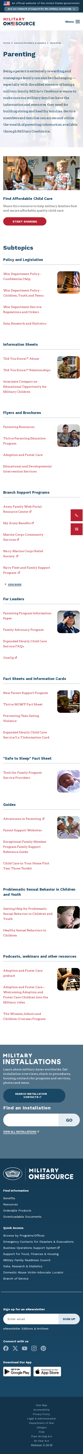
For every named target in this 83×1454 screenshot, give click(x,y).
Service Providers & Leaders (30, 43)
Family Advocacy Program (23, 629)
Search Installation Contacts (31, 1095)
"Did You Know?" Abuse (21, 358)
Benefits (9, 1198)
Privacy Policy (41, 1414)
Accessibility (41, 1409)
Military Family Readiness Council (26, 1260)
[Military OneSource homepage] (19, 21)
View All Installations (19, 1132)
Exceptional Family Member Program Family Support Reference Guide (24, 847)
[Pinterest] (43, 1348)
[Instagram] (34, 1348)
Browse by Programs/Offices (23, 1235)
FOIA (41, 1431)
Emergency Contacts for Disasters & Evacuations (38, 1241)
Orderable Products (17, 1210)
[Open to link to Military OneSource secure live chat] (76, 529)
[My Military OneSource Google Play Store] (17, 1371)
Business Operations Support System (30, 1247)
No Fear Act (41, 1440)
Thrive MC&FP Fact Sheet (23, 704)
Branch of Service (16, 1278)
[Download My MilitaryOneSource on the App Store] (47, 1371)
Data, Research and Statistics (24, 323)
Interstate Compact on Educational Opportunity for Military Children (25, 386)
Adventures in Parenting (22, 818)
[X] (15, 1348)
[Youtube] (24, 1348)
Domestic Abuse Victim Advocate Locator (33, 1272)
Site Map (41, 1405)
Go (69, 1120)
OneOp (8, 657)
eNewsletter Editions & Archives (26, 1328)
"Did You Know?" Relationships (26, 370)
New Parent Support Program (25, 693)
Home (6, 43)
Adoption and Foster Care (23, 455)
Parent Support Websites (22, 830)
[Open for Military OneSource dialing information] (76, 515)
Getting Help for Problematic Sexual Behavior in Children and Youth (28, 914)
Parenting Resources (18, 427)
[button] (41, 9)
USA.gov (42, 1427)
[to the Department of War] (7, 3)
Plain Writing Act (41, 1436)
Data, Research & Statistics (22, 1266)
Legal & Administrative (41, 1418)
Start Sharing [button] (25, 221)
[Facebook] (6, 1348)
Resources (10, 1204)
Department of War (41, 1423)
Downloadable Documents (22, 1216)
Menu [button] (69, 21)
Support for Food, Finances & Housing (31, 1254)
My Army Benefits (17, 523)
